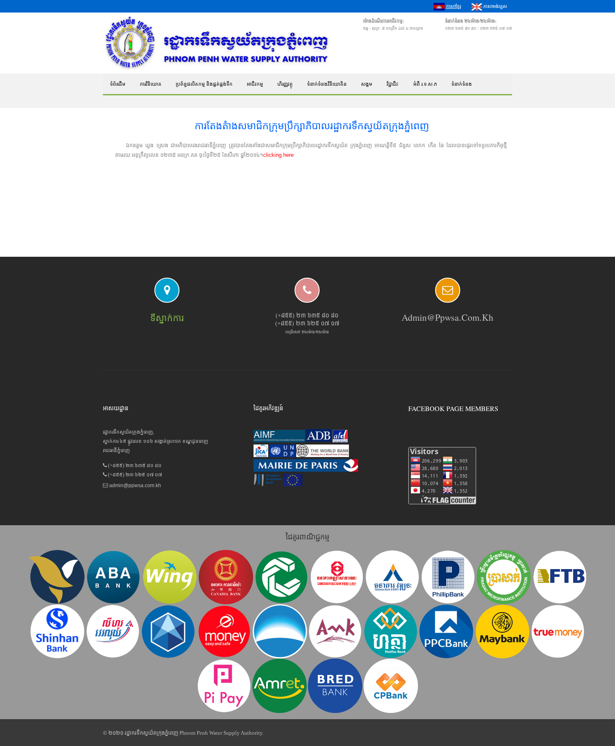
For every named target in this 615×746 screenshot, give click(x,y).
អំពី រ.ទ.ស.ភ (425, 84)
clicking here (278, 155)
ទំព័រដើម (118, 84)
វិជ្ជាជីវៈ (393, 84)
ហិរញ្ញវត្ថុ (285, 84)
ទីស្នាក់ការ (167, 318)
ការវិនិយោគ (150, 84)
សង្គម (366, 84)
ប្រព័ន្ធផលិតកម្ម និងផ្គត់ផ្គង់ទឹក (204, 84)
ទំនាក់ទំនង (461, 84)
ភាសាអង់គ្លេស (494, 6)
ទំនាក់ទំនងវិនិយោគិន (327, 84)
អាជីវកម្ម (255, 84)
